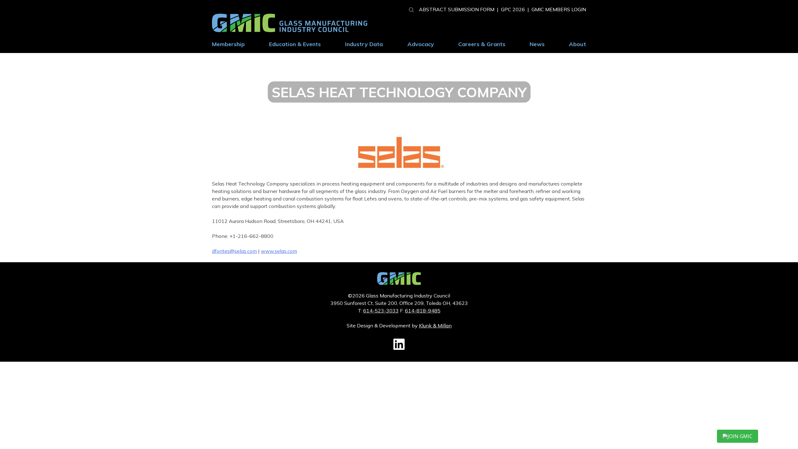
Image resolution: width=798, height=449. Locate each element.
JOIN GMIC (740, 436)
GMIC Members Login (558, 9)
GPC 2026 (513, 9)
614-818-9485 (422, 310)
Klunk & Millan (435, 325)
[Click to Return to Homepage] (289, 30)
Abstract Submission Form (456, 9)
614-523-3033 (381, 310)
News (537, 44)
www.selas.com (279, 251)
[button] (409, 9)
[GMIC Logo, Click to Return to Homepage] (399, 283)
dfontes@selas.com (234, 251)
